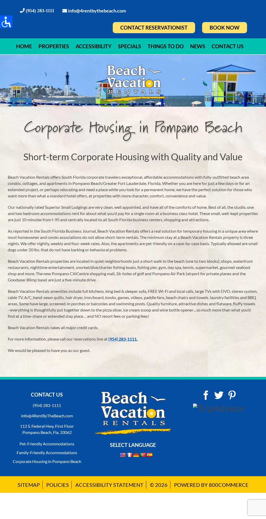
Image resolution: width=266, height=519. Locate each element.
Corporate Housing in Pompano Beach (47, 461)
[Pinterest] (232, 395)
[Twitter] (219, 395)
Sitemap (29, 485)
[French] (129, 455)
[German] (136, 455)
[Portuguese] (143, 455)
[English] (122, 455)
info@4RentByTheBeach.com (47, 415)
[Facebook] (206, 395)
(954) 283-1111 (47, 405)
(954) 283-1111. (123, 338)
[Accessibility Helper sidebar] (6, 22)
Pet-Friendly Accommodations (46, 443)
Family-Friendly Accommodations (47, 452)
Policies (57, 485)
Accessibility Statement (109, 485)
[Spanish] (150, 455)
